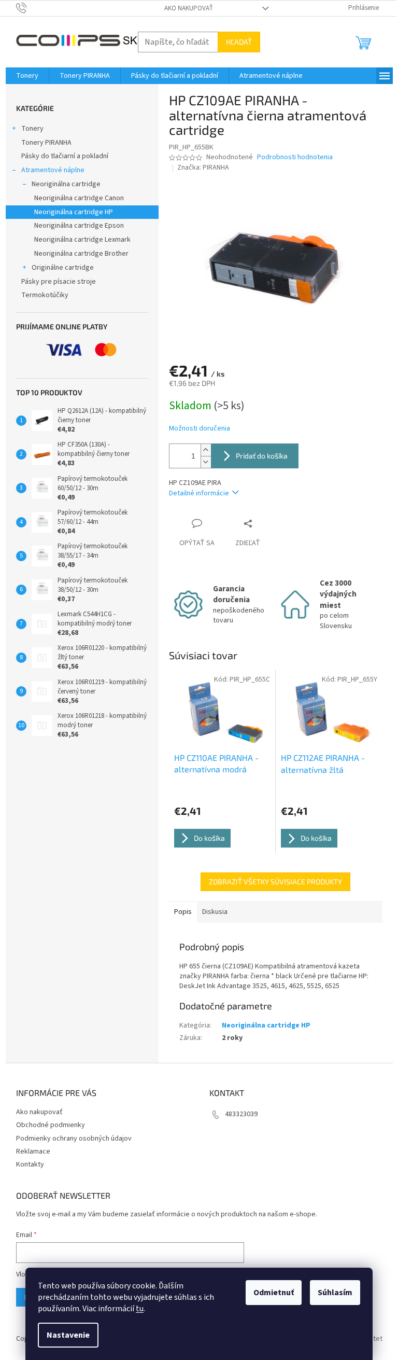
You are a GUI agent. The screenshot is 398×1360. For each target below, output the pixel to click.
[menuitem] (27, 75)
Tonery (32, 128)
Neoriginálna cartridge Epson (79, 225)
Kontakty (30, 1164)
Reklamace (33, 1151)
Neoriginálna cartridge (66, 184)
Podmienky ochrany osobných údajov (74, 1138)
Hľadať (239, 41)
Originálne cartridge (63, 267)
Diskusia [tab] (215, 912)
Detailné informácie (199, 493)
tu (140, 1308)
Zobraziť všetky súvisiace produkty (275, 881)
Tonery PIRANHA (46, 142)
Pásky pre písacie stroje (58, 281)
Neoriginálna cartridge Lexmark (82, 239)
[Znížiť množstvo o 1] (206, 462)
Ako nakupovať (188, 8)
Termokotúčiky (44, 295)
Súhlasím (335, 1292)
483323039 (241, 1114)
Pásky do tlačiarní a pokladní (64, 156)
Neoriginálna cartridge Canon (79, 198)
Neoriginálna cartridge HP (73, 212)
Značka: (203, 167)
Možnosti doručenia (199, 429)
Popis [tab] (183, 912)
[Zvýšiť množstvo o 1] (206, 450)
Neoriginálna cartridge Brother (81, 253)
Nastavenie (68, 1335)
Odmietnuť (273, 1292)
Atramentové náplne (52, 170)
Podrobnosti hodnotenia (295, 157)
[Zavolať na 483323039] (31, 7)
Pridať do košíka (262, 455)
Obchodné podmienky (50, 1125)
